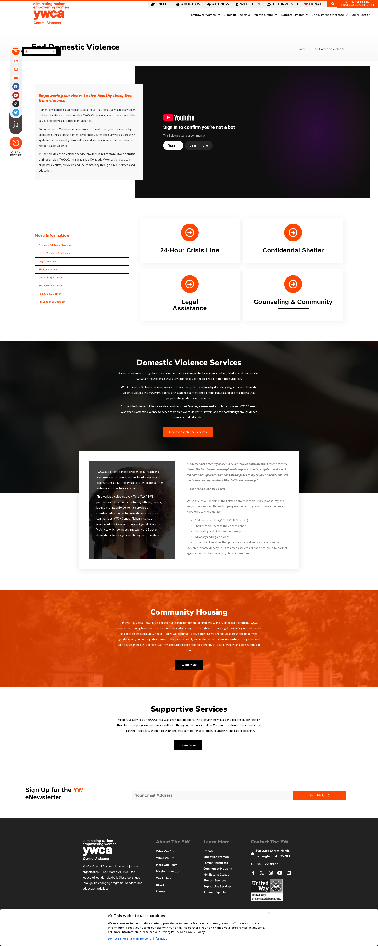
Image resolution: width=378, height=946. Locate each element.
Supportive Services (50, 285)
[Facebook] (15, 86)
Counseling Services (50, 277)
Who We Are (165, 851)
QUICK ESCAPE (16, 154)
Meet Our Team (167, 865)
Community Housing (217, 869)
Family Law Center (50, 294)
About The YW (173, 842)
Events (160, 891)
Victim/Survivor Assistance (54, 253)
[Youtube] (280, 873)
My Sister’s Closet (216, 875)
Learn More (216, 842)
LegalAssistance (190, 305)
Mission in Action (168, 871)
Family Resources (215, 863)
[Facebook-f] (253, 873)
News (160, 885)
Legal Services (47, 261)
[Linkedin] (288, 873)
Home (302, 49)
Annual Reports (214, 892)
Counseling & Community (293, 301)
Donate (208, 851)
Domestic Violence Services (55, 245)
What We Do (165, 858)
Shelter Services (48, 269)
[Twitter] (15, 112)
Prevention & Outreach (52, 302)
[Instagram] (271, 873)
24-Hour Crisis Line (189, 250)
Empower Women (216, 857)
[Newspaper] (15, 77)
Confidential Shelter (293, 250)
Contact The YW (270, 842)
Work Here (163, 878)
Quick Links (15, 124)
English (34, 51)
